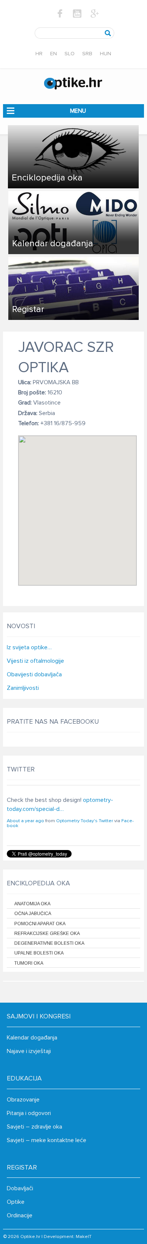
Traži (108, 33)
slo (69, 53)
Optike (15, 1202)
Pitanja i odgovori (29, 1113)
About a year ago (25, 820)
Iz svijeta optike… (29, 647)
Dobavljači (20, 1188)
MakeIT (84, 1236)
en (53, 53)
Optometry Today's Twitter (84, 820)
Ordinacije (19, 1215)
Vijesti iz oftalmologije (35, 661)
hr (39, 53)
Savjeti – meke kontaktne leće (46, 1140)
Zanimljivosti (23, 688)
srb (87, 53)
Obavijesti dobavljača (34, 674)
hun (105, 53)
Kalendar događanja (32, 1038)
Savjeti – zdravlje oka (34, 1127)
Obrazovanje (23, 1100)
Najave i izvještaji (29, 1051)
